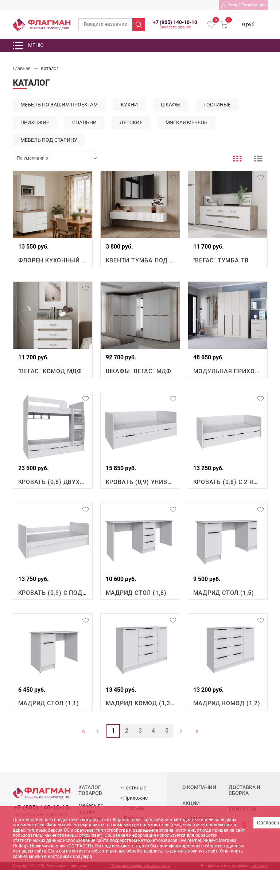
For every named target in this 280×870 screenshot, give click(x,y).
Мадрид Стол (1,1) (48, 703)
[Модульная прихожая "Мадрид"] (227, 315)
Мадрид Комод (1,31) (140, 703)
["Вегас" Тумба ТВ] (227, 204)
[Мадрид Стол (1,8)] (140, 536)
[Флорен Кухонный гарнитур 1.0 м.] (52, 204)
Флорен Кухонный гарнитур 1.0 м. (52, 260)
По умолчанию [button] (32, 158)
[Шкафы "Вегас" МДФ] (140, 315)
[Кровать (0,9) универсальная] (140, 425)
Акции (191, 803)
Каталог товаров (90, 790)
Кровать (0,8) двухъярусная (52, 482)
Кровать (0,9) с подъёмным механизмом (52, 592)
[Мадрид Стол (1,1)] (52, 647)
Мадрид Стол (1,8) (136, 592)
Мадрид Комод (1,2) (226, 703)
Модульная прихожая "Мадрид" (227, 371)
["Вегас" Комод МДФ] (52, 315)
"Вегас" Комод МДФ (50, 371)
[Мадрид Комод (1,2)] (227, 647)
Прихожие (135, 798)
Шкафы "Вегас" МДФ (139, 371)
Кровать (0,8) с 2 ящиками (227, 482)
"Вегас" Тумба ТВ (221, 260)
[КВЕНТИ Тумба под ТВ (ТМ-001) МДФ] (140, 204)
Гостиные (134, 788)
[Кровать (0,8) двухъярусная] (52, 425)
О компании (199, 787)
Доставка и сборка (244, 790)
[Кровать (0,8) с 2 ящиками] (227, 425)
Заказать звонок (175, 27)
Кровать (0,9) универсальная (140, 482)
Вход (232, 5)
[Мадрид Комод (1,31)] (140, 647)
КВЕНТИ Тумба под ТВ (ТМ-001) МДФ (140, 260)
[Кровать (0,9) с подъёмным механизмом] (52, 536)
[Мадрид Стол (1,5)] (227, 536)
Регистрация (253, 5)
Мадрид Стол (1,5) (223, 592)
